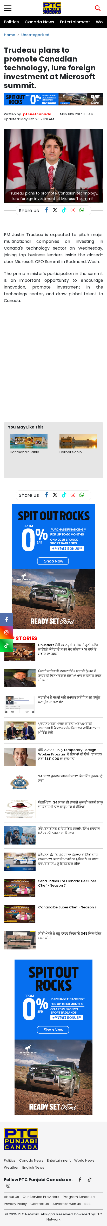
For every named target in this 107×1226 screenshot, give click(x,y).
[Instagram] (8, 1186)
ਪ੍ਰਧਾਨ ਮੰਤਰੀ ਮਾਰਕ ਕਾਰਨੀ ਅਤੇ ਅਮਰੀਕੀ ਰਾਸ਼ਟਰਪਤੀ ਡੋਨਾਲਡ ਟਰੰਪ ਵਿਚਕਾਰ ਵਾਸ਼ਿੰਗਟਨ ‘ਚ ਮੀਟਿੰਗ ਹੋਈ (69, 728)
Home (9, 34)
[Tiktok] (89, 1179)
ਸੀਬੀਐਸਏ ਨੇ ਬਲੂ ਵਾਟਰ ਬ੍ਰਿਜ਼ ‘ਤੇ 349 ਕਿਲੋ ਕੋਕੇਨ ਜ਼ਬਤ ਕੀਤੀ (69, 935)
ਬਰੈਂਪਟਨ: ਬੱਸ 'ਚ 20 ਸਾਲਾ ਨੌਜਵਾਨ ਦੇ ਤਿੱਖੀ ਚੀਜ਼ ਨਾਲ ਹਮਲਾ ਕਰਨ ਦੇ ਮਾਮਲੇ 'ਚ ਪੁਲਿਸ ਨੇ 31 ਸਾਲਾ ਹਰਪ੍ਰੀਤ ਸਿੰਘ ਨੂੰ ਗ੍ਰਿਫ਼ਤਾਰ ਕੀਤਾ (68, 859)
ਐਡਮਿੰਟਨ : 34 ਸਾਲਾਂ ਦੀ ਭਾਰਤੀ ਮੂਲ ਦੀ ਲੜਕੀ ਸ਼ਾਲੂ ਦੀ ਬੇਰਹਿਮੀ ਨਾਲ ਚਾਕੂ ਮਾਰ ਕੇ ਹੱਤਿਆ (70, 804)
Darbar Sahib (70, 452)
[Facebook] (80, 1179)
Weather (11, 1167)
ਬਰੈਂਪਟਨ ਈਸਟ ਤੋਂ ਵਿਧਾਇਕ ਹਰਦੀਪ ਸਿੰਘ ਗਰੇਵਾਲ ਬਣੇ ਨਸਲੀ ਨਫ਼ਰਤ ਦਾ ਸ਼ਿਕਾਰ (69, 830)
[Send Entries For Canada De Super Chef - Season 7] (20, 887)
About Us (11, 1196)
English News (33, 1167)
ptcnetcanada (37, 114)
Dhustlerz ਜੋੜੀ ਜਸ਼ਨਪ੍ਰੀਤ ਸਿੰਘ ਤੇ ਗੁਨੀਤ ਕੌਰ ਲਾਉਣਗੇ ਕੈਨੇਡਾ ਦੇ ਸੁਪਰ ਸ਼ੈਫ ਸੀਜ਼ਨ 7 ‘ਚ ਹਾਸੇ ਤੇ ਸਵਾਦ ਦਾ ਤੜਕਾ (68, 649)
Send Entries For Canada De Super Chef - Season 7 (67, 883)
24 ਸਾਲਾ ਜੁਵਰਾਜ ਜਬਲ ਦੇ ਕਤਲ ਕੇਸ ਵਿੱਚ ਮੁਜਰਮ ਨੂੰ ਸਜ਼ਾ (70, 778)
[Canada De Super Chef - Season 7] (20, 914)
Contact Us (39, 1203)
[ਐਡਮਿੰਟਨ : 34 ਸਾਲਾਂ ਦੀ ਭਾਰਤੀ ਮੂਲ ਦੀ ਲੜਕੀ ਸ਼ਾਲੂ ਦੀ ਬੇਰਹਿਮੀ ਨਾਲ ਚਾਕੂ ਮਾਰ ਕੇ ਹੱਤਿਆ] (20, 809)
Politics (11, 22)
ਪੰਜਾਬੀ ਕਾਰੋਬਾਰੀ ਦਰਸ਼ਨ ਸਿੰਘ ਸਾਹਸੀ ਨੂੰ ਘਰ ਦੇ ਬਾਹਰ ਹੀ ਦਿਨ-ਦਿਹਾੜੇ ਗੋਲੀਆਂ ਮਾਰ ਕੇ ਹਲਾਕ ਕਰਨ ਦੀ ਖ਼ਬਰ (69, 675)
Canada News (39, 22)
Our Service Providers (41, 1196)
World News (84, 1160)
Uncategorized (35, 34)
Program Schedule (79, 1196)
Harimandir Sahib (24, 452)
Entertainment (75, 22)
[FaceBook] (48, 210)
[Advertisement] (53, 362)
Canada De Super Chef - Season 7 (67, 907)
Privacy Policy (15, 1203)
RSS (87, 1203)
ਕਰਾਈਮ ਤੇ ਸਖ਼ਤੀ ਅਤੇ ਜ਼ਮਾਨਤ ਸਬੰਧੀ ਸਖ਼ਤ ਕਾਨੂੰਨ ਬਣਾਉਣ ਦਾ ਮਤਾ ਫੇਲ (69, 699)
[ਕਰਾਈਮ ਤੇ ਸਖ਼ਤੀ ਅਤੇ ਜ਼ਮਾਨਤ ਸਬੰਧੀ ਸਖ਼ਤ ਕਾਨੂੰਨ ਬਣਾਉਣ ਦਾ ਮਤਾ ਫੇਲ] (20, 704)
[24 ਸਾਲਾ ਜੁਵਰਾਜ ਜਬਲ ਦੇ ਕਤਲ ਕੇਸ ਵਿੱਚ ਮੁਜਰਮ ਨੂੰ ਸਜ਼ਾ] (20, 783)
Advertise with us (66, 1203)
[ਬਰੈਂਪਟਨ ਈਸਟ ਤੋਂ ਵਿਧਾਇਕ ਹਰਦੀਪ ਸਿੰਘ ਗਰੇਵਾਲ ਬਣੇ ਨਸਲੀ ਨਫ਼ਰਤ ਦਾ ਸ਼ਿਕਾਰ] (20, 835)
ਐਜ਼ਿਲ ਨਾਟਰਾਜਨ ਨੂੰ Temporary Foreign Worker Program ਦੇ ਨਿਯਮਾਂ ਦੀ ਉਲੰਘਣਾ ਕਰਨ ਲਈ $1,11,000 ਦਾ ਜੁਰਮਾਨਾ (70, 754)
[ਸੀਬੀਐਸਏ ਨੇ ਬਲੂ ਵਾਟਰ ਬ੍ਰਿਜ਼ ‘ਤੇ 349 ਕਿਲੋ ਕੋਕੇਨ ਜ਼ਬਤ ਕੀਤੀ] (20, 940)
